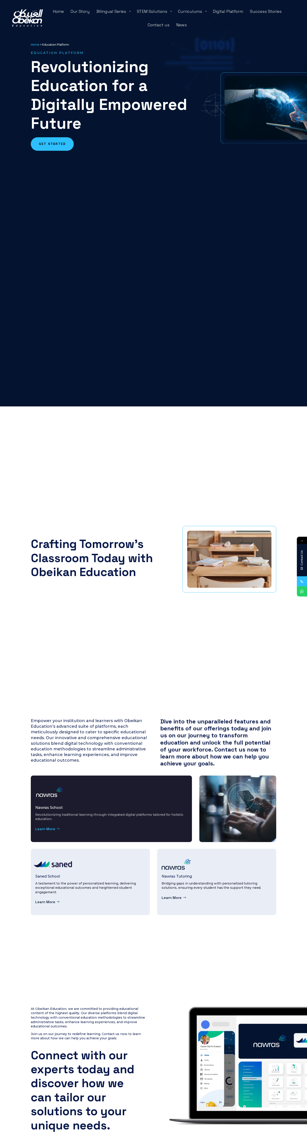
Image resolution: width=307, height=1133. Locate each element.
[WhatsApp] (302, 591)
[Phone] (302, 581)
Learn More (45, 829)
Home (35, 44)
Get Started (52, 144)
